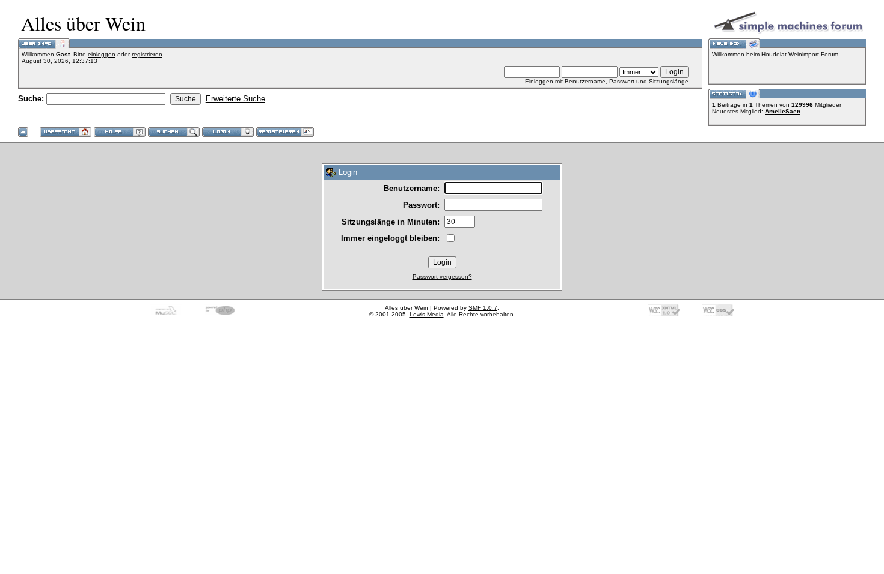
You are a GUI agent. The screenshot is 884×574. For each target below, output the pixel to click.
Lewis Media (427, 314)
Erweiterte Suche (235, 98)
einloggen (101, 54)
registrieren (147, 54)
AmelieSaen (782, 111)
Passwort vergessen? (442, 276)
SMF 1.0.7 (482, 307)
